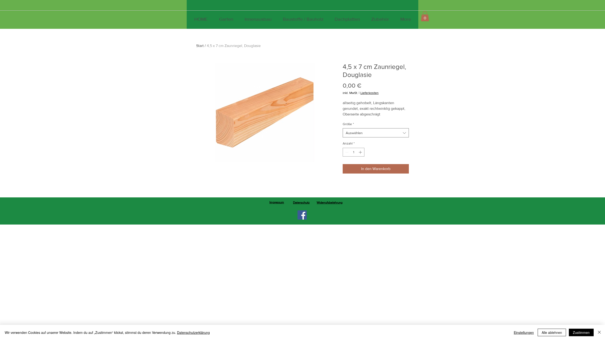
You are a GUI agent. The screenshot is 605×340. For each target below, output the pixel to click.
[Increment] (361, 152)
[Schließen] (599, 332)
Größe (348, 124)
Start (200, 46)
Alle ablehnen (552, 332)
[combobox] (376, 132)
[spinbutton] (353, 152)
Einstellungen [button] (524, 332)
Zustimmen (581, 332)
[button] (425, 16)
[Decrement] (346, 152)
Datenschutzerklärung (193, 332)
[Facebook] (302, 215)
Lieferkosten (369, 93)
